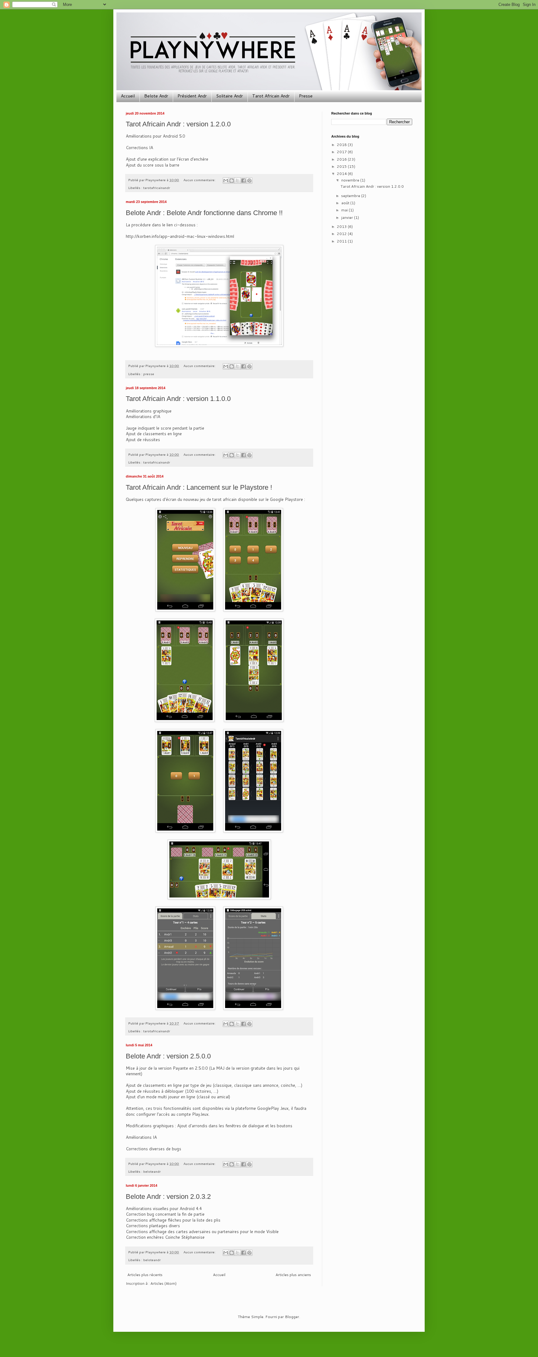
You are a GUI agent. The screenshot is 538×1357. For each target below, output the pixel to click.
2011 (342, 241)
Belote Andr (156, 96)
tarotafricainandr (156, 187)
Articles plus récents (145, 1274)
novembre (350, 180)
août (345, 202)
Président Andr (192, 96)
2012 (342, 233)
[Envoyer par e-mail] (226, 180)
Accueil (128, 96)
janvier (347, 217)
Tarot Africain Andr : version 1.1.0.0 (178, 399)
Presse (306, 96)
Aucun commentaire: (199, 179)
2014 (342, 173)
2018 (342, 144)
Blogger (292, 1316)
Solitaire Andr (229, 96)
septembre (351, 195)
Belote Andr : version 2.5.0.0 (168, 1056)
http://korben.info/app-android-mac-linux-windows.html (180, 236)
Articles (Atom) (163, 1283)
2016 (342, 159)
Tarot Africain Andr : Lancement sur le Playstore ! (199, 487)
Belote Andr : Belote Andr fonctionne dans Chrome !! (204, 213)
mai (345, 210)
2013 (342, 226)
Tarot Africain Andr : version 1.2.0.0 (178, 124)
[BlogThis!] (232, 180)
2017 (342, 151)
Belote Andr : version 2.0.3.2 (168, 1196)
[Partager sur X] (237, 180)
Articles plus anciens (293, 1274)
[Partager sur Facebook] (243, 180)
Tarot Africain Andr (271, 96)
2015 (342, 166)
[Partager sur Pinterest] (249, 180)
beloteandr (152, 1171)
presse (148, 373)
